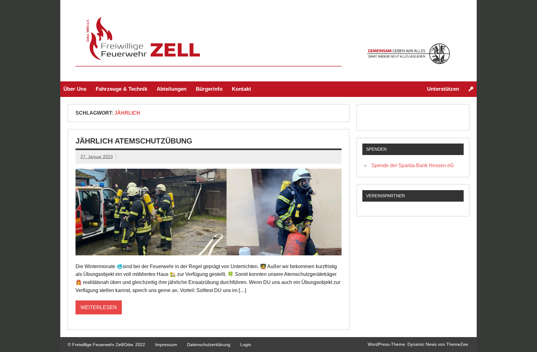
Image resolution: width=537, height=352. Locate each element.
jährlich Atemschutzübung (134, 141)
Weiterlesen (98, 307)
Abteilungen (171, 89)
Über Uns (74, 89)
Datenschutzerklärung (208, 344)
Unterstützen (443, 89)
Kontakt (241, 89)
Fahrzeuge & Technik (121, 89)
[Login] (471, 89)
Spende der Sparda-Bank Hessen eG (412, 165)
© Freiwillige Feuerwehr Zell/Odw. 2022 (106, 344)
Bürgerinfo (209, 89)
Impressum (166, 344)
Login (245, 344)
